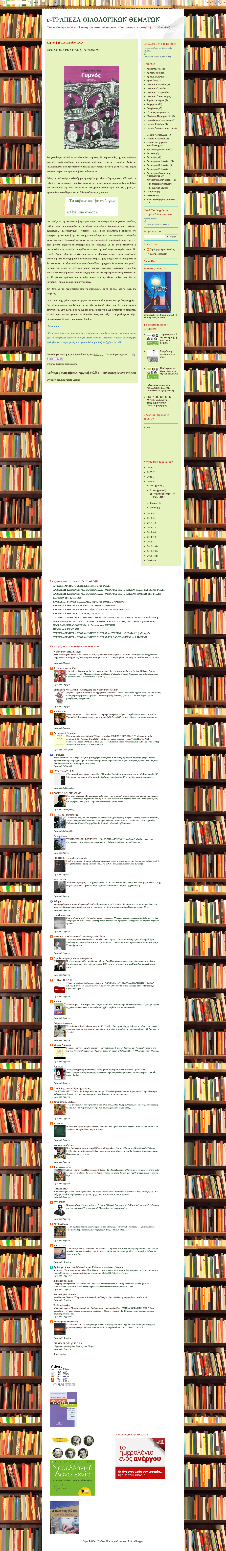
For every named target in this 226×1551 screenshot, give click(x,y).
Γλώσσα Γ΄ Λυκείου (156, 96)
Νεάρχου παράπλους (64, 1145)
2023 (150, 467)
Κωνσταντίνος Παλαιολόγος (67, 652)
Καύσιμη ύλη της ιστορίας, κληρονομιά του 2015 (76, 904)
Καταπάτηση (72, 1004)
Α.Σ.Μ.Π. (58, 1066)
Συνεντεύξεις (153, 195)
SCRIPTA (59, 1123)
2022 (150, 472)
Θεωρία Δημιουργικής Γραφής (162, 128)
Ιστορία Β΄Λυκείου (156, 138)
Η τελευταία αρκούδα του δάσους (82, 961)
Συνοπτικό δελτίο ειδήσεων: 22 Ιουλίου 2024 (87, 939)
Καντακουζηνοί (73, 1205)
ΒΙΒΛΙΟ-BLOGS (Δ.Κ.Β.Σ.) (68, 1343)
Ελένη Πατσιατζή (158, 254)
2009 (150, 560)
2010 (150, 556)
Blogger (139, 1541)
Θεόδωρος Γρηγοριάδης (66, 815)
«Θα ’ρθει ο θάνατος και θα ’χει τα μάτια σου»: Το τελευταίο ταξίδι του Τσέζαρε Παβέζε (107, 671)
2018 (150, 518)
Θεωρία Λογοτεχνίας (157, 135)
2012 (150, 546)
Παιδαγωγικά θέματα (157, 188)
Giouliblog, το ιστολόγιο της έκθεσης (72, 1088)
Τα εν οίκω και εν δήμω (65, 668)
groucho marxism (62, 915)
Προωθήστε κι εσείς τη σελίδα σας (157, 57)
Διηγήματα (152, 104)
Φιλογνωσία (60, 1354)
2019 (150, 513)
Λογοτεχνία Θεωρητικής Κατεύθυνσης (159, 174)
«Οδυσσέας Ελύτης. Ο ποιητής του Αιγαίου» (86, 1248)
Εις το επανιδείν (74, 1324)
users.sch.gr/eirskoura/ (65, 1294)
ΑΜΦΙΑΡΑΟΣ (61, 1224)
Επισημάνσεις (60, 836)
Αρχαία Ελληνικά (155, 77)
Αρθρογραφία (153, 73)
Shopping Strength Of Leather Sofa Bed (72, 1283)
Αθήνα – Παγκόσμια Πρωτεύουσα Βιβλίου (86, 1170)
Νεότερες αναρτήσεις (62, 372)
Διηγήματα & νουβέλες (65, 1102)
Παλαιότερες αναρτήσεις (118, 372)
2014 (150, 537)
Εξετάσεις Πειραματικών (159, 116)
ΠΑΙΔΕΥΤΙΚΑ (61, 1188)
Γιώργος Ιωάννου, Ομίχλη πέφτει (81, 1048)
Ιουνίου (154, 503)
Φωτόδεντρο (60, 711)
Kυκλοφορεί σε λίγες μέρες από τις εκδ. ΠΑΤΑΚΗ (169, 371)
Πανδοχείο (59, 755)
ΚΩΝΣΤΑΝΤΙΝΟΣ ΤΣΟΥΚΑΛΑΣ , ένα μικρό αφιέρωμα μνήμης (96, 714)
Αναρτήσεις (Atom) (70, 380)
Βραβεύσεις (152, 80)
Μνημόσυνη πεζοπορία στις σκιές (167, 354)
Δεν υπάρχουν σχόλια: (117, 354)
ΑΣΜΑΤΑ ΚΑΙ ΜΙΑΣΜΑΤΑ (68, 793)
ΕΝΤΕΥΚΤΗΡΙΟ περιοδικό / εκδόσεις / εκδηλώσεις (79, 936)
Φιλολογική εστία (62, 1167)
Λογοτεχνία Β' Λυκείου (158, 165)
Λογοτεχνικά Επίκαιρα (65, 733)
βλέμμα (57, 901)
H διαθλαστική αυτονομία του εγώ (82, 1126)
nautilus (58, 1001)
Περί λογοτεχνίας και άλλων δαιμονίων (73, 958)
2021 (150, 477)
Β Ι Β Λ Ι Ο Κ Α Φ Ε (64, 980)
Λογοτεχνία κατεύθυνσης (66, 1321)
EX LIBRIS (59, 1202)
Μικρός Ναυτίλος (62, 1045)
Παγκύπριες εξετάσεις (158, 184)
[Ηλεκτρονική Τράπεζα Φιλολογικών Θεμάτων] (145, 54)
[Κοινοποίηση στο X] (54, 359)
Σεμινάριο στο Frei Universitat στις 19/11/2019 (88, 1026)
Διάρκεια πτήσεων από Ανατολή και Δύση (73, 1191)
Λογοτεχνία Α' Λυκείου (158, 161)
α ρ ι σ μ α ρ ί (61, 1245)
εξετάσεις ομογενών (156, 112)
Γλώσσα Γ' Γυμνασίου (158, 92)
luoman (122, 1541)
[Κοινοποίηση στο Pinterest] (61, 359)
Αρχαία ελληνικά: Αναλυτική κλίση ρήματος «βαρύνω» (91, 692)
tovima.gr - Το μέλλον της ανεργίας (70, 1270)
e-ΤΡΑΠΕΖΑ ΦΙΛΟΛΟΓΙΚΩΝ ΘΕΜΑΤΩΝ (103, 19)
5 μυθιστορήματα (74, 861)
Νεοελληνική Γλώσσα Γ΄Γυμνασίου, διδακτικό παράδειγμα (81, 1297)
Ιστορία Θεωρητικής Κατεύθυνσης (157, 144)
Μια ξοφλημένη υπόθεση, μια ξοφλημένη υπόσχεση (89, 918)
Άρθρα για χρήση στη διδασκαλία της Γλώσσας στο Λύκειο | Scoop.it (88, 1267)
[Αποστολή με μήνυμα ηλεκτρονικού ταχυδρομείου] (48, 359)
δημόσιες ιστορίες (155, 100)
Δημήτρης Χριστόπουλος (162, 249)
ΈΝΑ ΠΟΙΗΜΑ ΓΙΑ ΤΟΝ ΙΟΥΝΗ (82, 839)
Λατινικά (151, 153)
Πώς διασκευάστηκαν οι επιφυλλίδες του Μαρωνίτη (90, 1148)
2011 (150, 551)
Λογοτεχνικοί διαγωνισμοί (159, 180)
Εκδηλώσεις (153, 108)
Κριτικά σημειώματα (66, 364)
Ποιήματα (152, 191)
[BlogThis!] (51, 359)
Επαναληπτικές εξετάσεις (159, 120)
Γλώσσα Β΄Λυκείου (156, 88)
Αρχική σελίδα (89, 372)
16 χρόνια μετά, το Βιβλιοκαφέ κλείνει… (85, 983)
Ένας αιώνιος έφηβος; (76, 882)
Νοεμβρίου (155, 485)
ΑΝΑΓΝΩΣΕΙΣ (61, 879)
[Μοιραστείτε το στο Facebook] (57, 359)
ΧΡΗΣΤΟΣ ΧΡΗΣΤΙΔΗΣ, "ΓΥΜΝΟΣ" (73, 50)
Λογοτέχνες (152, 157)
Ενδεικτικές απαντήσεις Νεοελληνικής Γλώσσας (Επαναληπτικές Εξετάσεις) (160, 388)
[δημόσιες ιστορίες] (145, 221)
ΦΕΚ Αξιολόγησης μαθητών (161, 199)
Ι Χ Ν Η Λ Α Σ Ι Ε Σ (64, 771)
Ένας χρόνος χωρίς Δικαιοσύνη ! (81, 1069)
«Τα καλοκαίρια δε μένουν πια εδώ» (83, 774)
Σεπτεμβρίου (156, 490)
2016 (150, 527)
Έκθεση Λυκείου (62, 1305)
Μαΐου (153, 507)
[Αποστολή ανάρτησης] (133, 354)
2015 (150, 532)
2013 (150, 541)
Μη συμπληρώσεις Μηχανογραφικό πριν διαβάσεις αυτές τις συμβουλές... (87, 1308)
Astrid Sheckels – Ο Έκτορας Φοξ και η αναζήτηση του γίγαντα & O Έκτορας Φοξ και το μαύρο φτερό (101, 757)
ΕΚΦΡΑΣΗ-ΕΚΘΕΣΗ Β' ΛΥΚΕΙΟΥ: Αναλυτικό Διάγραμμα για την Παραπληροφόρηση (159, 401)
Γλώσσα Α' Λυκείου (156, 84)
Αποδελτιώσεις (154, 69)
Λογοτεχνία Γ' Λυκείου (158, 169)
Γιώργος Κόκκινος (63, 1023)
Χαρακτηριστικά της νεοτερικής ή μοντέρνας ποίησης (168, 338)
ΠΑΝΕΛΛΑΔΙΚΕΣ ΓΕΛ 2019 (67, 1091)
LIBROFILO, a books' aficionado (70, 858)
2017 (150, 523)
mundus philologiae (63, 1281)
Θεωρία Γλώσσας (155, 124)
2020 (150, 481)
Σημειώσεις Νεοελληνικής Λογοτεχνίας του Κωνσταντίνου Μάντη (86, 690)
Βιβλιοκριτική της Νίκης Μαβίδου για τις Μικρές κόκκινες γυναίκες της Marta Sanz (92, 654)
